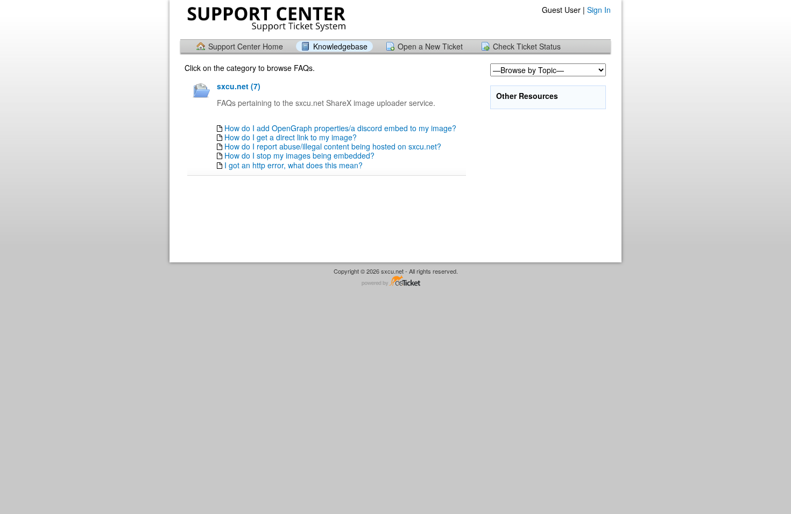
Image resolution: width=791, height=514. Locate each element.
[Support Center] (265, 19)
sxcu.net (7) (238, 86)
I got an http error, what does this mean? (293, 165)
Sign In (599, 9)
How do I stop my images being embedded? (299, 155)
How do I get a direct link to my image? (290, 137)
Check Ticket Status (527, 46)
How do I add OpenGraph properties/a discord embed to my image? (340, 128)
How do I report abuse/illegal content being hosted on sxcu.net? (332, 146)
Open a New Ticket (430, 46)
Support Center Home (245, 46)
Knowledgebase (340, 46)
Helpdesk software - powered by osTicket (395, 281)
